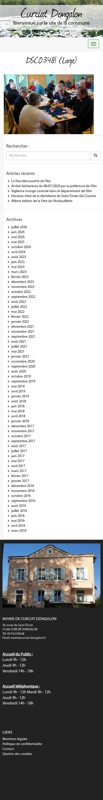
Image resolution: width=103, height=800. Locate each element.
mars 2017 (18, 471)
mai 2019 (17, 386)
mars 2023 (18, 272)
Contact (8, 749)
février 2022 (19, 317)
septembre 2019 (23, 381)
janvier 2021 (20, 357)
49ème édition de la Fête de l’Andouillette (41, 201)
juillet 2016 (19, 511)
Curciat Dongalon (51, 12)
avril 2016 (18, 526)
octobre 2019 (21, 376)
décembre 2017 (22, 426)
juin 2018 (17, 406)
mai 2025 (17, 242)
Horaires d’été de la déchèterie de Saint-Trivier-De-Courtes (53, 196)
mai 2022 (17, 312)
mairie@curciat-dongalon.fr (28, 638)
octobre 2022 (21, 292)
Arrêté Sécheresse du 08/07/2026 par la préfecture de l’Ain (54, 186)
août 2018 (18, 401)
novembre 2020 (22, 362)
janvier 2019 (20, 396)
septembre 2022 (23, 297)
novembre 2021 (22, 332)
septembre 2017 (23, 441)
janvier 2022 (20, 322)
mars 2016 (18, 531)
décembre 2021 (22, 327)
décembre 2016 (22, 486)
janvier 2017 (20, 481)
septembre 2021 (23, 337)
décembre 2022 (22, 282)
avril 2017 (18, 466)
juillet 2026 (19, 227)
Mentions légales (15, 739)
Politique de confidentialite (22, 744)
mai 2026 (17, 237)
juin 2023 (17, 262)
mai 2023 (17, 267)
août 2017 (18, 446)
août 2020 (18, 371)
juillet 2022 (19, 307)
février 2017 (19, 476)
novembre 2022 (22, 287)
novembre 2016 (22, 491)
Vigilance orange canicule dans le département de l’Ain (51, 191)
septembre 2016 (23, 501)
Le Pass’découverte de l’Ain (31, 181)
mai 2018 (17, 411)
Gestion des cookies (17, 754)
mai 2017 (17, 461)
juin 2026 (17, 232)
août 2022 (18, 302)
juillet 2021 (19, 347)
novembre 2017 (22, 431)
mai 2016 (17, 521)
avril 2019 (18, 391)
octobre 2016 (21, 496)
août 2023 (18, 257)
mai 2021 (17, 352)
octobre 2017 (21, 436)
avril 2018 (18, 416)
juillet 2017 (19, 451)
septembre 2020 (23, 367)
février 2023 (19, 277)
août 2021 (18, 342)
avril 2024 (18, 252)
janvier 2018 (20, 421)
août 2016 (18, 506)
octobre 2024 (21, 247)
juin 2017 (17, 456)
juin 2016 (17, 516)
